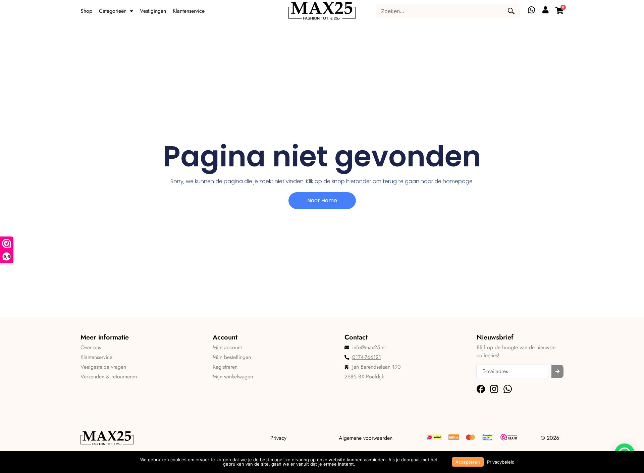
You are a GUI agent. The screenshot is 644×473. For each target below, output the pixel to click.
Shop (86, 11)
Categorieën (112, 11)
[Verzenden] (557, 371)
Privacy (278, 438)
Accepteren (467, 462)
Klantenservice (189, 11)
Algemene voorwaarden (365, 438)
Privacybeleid (501, 462)
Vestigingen (153, 11)
